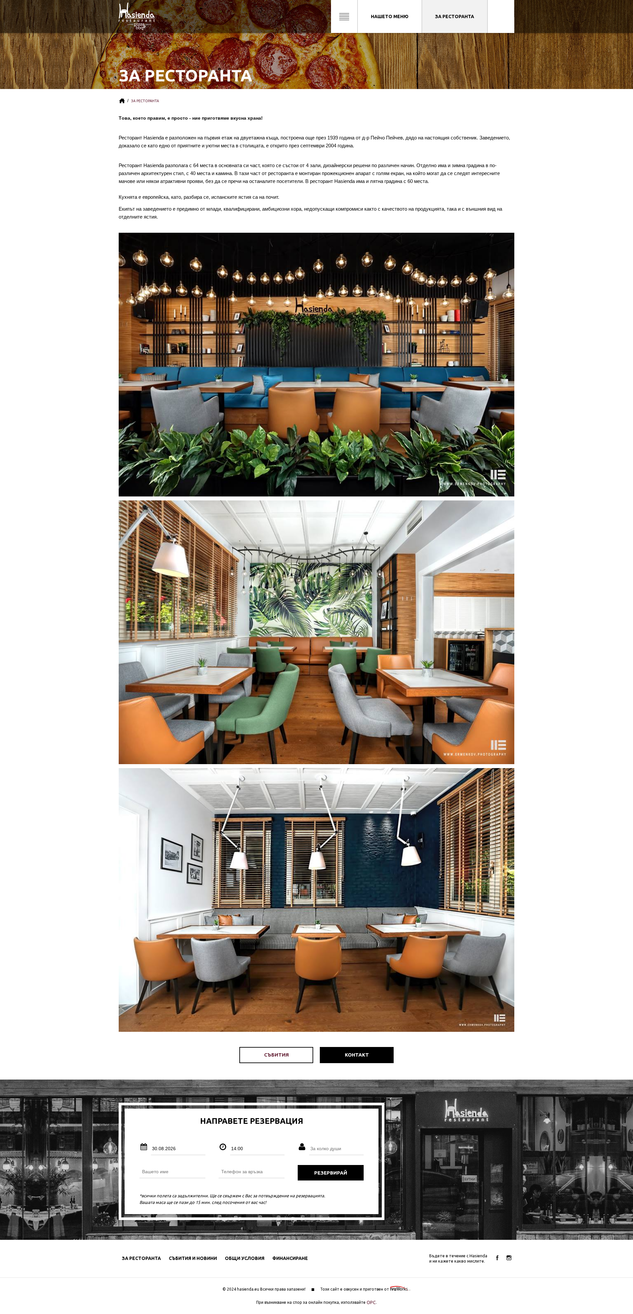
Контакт (357, 1055)
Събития (276, 1055)
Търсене (344, 16)
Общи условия (244, 1258)
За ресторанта (454, 16)
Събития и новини (193, 1258)
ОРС (371, 1302)
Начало (122, 101)
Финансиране (290, 1258)
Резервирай (330, 1173)
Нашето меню (389, 16)
